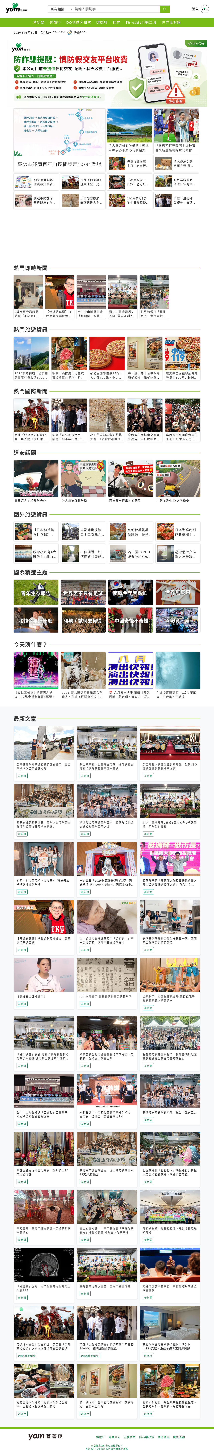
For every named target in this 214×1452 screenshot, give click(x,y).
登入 (195, 9)
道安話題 (25, 452)
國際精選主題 (31, 572)
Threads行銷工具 (141, 22)
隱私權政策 (146, 1437)
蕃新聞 (39, 22)
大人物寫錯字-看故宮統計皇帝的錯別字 (106, 996)
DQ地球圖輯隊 (78, 22)
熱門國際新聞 (31, 391)
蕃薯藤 (15, 8)
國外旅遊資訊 (31, 514)
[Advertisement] (107, 237)
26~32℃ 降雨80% (69, 32)
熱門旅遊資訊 (31, 329)
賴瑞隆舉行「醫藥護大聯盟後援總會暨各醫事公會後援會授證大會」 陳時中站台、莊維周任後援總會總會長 (170, 884)
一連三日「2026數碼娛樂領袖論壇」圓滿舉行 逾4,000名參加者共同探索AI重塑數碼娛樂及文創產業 (107, 884)
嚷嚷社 (102, 22)
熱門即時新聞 (31, 267)
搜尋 (117, 22)
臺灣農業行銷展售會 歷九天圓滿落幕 (105, 1286)
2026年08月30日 (25, 32)
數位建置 (164, 1437)
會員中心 (115, 1437)
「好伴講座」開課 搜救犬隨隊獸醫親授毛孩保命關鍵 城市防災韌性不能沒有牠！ (43, 1058)
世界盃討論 (171, 22)
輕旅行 (55, 22)
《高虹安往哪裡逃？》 (32, 996)
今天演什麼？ (31, 644)
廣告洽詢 (179, 1437)
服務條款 (130, 1437)
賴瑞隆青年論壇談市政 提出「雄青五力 (170, 1112)
